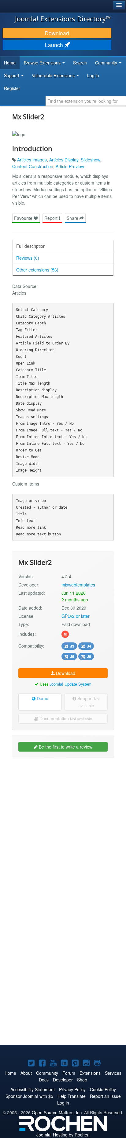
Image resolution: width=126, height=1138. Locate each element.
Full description (31, 246)
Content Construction (32, 166)
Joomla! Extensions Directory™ (63, 18)
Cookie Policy (103, 1089)
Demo (41, 698)
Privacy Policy (72, 1089)
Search (80, 63)
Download (57, 33)
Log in (93, 75)
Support (88, 701)
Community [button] (106, 63)
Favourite (24, 218)
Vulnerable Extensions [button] (54, 75)
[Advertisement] (63, 826)
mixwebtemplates (78, 585)
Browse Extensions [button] (43, 63)
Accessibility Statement (32, 1089)
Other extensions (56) (37, 270)
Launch (55, 45)
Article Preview (70, 166)
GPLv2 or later (75, 616)
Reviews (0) (27, 258)
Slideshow (90, 160)
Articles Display (63, 160)
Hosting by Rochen (63, 1135)
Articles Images (32, 160)
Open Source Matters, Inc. (57, 1112)
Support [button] (12, 75)
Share (73, 218)
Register (12, 88)
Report (51, 218)
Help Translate (71, 1096)
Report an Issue (105, 1096)
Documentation (65, 718)
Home (10, 63)
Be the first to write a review (65, 747)
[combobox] (86, 101)
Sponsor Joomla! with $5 (29, 1096)
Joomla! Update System (70, 684)
